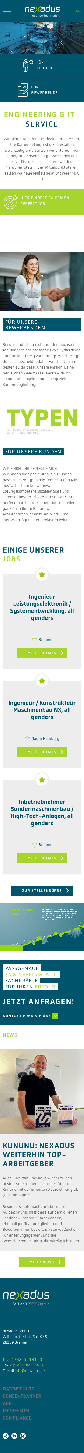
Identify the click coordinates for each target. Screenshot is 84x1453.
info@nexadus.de (30, 1370)
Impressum (16, 1410)
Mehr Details (42, 653)
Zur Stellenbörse (42, 890)
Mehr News (42, 1262)
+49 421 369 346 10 (27, 1365)
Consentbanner (22, 1396)
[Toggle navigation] (7, 11)
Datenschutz (18, 1389)
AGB (7, 1403)
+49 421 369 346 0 (25, 1359)
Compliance (17, 1418)
